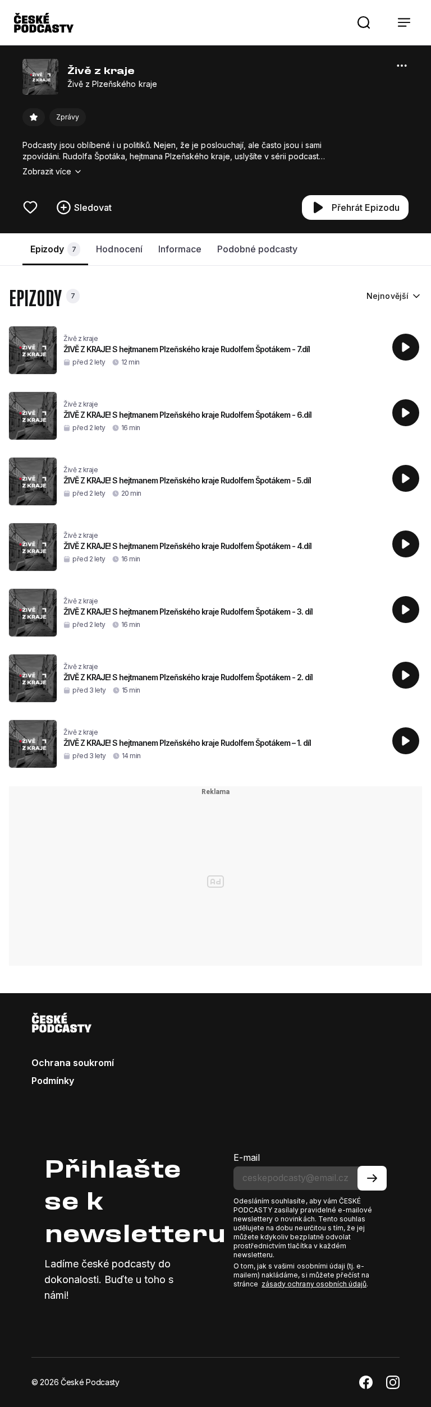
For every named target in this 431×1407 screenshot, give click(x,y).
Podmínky (52, 1080)
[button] (363, 22)
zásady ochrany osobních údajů (314, 1284)
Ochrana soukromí (72, 1062)
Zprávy (67, 117)
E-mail (246, 1157)
